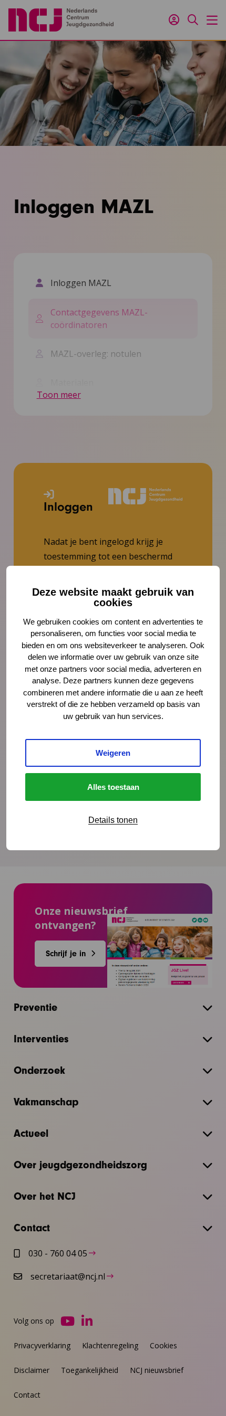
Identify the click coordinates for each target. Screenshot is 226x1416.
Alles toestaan (113, 787)
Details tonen (113, 820)
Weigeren (113, 752)
